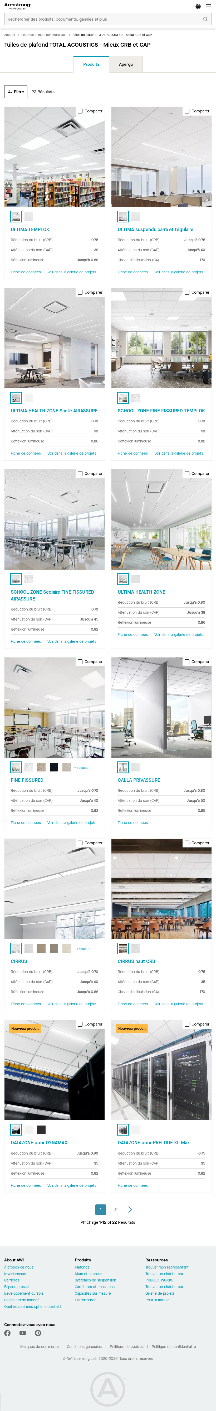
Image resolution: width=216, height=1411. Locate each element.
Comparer (93, 111)
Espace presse (16, 1287)
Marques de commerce (39, 1346)
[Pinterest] (37, 1333)
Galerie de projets (160, 1293)
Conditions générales (84, 1346)
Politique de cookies (127, 1346)
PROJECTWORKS (159, 1280)
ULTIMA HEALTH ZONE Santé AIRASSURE (54, 411)
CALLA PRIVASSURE (139, 780)
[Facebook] (8, 1333)
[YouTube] (22, 1333)
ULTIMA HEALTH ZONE (141, 592)
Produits (91, 64)
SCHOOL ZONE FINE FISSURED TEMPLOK (161, 411)
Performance (85, 1300)
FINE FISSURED (27, 780)
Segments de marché (22, 1300)
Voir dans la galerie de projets (71, 272)
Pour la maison (157, 1300)
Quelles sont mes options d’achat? (33, 1307)
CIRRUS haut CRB (136, 961)
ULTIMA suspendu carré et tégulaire (155, 229)
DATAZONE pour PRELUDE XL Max (154, 1143)
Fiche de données (26, 272)
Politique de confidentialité (174, 1346)
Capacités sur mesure (93, 1293)
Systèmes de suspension (95, 1280)
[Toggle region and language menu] (198, 6)
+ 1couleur (82, 768)
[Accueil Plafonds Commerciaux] (17, 6)
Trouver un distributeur (164, 1274)
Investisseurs (15, 1274)
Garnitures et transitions (95, 1287)
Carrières (11, 1280)
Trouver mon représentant (167, 1267)
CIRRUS (19, 961)
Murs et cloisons (88, 1274)
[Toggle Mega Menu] (208, 6)
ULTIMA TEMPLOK (30, 229)
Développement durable (23, 1293)
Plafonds (82, 1267)
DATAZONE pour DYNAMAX (39, 1143)
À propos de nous (18, 1267)
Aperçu (126, 64)
